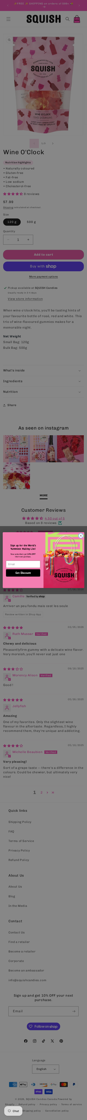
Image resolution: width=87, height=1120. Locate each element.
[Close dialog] (80, 535)
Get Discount (23, 572)
